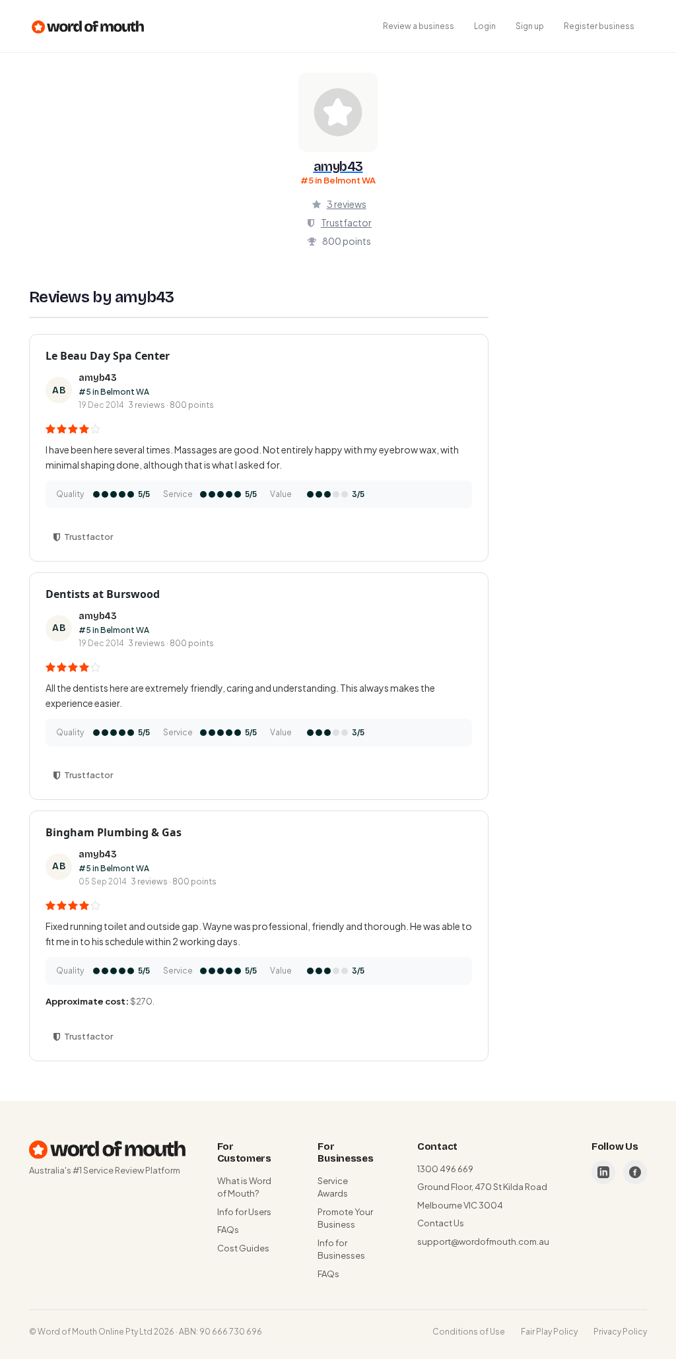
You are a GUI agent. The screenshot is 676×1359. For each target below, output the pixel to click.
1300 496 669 (445, 1169)
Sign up (530, 26)
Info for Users (244, 1212)
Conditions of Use (468, 1332)
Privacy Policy (620, 1332)
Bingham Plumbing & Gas (114, 832)
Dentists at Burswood (103, 594)
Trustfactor (346, 222)
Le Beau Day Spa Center (108, 355)
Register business (599, 26)
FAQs (228, 1229)
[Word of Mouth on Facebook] (635, 1172)
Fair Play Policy (549, 1332)
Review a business (418, 26)
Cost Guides (243, 1248)
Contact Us (440, 1223)
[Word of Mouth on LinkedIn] (603, 1172)
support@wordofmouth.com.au (483, 1241)
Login (485, 26)
